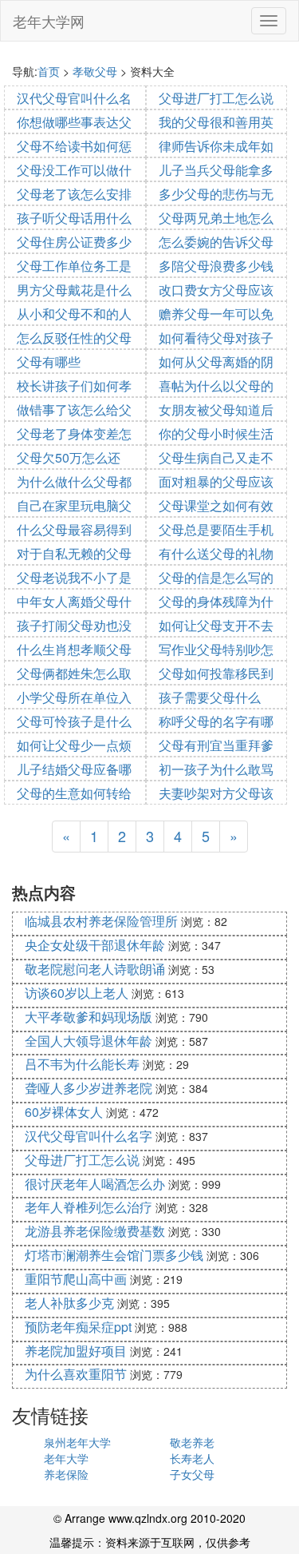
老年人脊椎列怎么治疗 (88, 1207)
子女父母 (192, 1474)
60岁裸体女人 (64, 1112)
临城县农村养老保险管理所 (101, 921)
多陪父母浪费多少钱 (216, 265)
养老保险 (66, 1474)
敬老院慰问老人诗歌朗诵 (95, 969)
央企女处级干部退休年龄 (95, 945)
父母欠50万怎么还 (68, 457)
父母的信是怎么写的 (216, 577)
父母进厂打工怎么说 (216, 98)
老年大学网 (49, 20)
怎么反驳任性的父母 (74, 337)
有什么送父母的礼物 (216, 553)
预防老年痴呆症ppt (78, 1327)
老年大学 (66, 1458)
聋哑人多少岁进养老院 (88, 1088)
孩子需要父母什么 (210, 697)
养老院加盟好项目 (76, 1350)
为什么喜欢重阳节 (76, 1374)
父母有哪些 (49, 361)
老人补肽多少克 (69, 1303)
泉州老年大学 (77, 1442)
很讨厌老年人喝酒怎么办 (95, 1183)
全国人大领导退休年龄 (88, 1040)
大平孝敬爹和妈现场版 (88, 1017)
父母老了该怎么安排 (74, 194)
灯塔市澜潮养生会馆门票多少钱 (114, 1255)
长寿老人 (192, 1458)
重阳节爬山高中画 (76, 1279)
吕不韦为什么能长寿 (82, 1064)
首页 (48, 71)
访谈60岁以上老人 (76, 993)
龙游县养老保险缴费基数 (95, 1231)
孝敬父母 (95, 71)
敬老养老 (192, 1442)
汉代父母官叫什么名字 (88, 1136)
